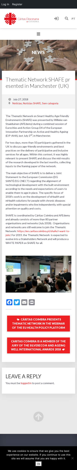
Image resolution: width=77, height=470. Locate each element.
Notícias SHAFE (32, 103)
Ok (38, 463)
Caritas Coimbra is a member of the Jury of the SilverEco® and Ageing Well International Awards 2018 (38, 345)
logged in (26, 383)
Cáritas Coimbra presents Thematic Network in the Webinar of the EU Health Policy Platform (38, 323)
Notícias (17, 103)
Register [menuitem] (17, 4)
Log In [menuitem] (5, 4)
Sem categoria (50, 103)
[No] (72, 458)
